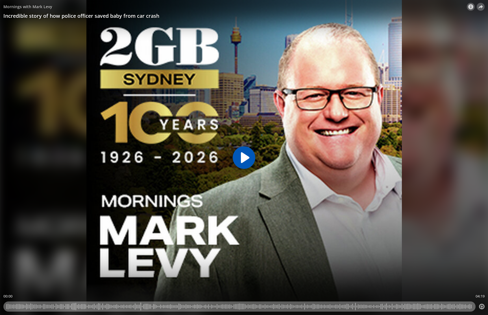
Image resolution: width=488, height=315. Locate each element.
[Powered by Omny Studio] (482, 306)
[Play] (244, 157)
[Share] (481, 7)
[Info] (471, 7)
